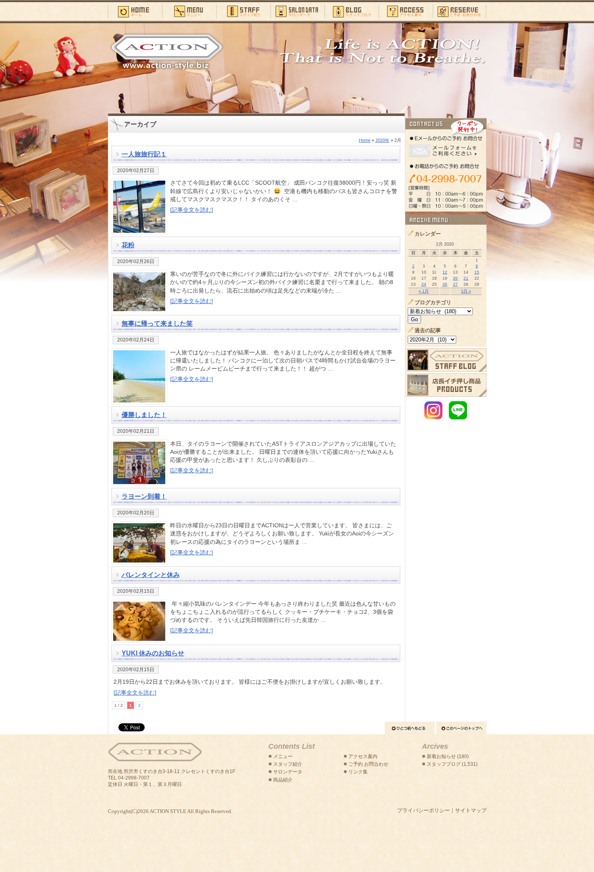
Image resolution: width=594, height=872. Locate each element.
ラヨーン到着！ (144, 496)
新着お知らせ (441, 756)
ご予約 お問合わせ (368, 764)
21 (465, 278)
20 (455, 278)
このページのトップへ (461, 728)
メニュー (189, 11)
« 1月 (424, 291)
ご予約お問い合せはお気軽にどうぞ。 (446, 165)
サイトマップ (471, 810)
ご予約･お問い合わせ (460, 11)
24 (423, 284)
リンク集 (358, 772)
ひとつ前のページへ (410, 728)
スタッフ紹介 (243, 11)
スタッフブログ (351, 11)
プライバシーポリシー (423, 810)
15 (476, 272)
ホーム (135, 11)
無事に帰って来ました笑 (157, 323)
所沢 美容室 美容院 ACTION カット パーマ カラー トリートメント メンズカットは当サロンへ (167, 51)
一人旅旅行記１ (144, 154)
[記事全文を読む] (191, 209)
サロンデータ (297, 11)
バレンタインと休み (151, 574)
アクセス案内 (406, 11)
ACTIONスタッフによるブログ (446, 360)
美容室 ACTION (155, 752)
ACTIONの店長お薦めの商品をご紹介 (446, 385)
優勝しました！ (144, 414)
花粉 (128, 245)
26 (444, 284)
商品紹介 (283, 780)
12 (444, 272)
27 (455, 284)
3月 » (466, 291)
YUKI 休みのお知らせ (153, 653)
